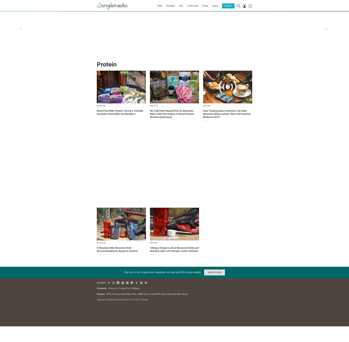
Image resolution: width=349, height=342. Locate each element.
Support (228, 6)
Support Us (124, 288)
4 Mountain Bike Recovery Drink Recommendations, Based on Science (117, 249)
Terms (137, 299)
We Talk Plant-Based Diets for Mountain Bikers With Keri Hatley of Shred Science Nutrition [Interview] (172, 114)
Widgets (136, 288)
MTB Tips (153, 106)
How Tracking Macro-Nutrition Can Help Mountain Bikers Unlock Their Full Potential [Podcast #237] (226, 114)
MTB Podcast (113, 294)
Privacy (145, 299)
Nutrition (101, 106)
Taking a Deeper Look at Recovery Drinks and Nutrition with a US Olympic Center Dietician (174, 249)
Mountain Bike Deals (177, 294)
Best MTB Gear (158, 294)
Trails (159, 6)
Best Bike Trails (128, 294)
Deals (205, 6)
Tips (181, 6)
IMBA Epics (143, 294)
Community (192, 6)
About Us (113, 288)
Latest (215, 6)
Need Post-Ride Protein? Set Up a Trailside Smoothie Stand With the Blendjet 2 (120, 112)
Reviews (170, 6)
